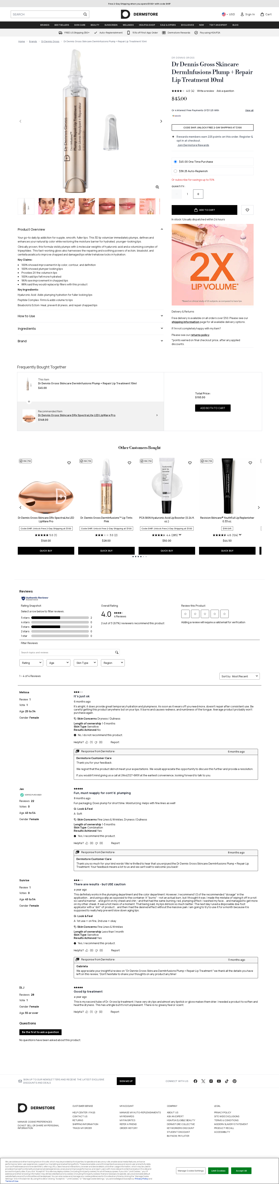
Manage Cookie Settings (191, 1170)
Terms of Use (11, 1181)
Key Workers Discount (180, 1128)
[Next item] (258, 507)
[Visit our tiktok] (227, 1081)
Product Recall (224, 1128)
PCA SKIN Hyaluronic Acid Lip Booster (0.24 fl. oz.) (166, 519)
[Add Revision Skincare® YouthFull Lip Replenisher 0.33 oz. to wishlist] (250, 463)
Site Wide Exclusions (226, 1116)
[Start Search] (85, 14)
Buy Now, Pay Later (178, 1135)
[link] (247, 14)
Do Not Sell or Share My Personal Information (38, 1126)
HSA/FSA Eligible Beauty (181, 1120)
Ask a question (225, 91)
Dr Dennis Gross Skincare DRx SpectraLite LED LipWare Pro (46, 519)
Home (21, 41)
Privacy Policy (222, 1112)
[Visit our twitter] (203, 1081)
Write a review (205, 91)
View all (249, 110)
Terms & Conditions (226, 1120)
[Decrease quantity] (177, 194)
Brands (33, 41)
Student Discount (178, 1131)
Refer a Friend (128, 1124)
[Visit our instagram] (211, 1081)
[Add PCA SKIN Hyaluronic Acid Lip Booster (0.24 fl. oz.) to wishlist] (190, 463)
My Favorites (127, 1120)
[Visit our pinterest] (234, 1081)
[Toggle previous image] (20, 121)
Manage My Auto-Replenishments (140, 1112)
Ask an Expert (175, 1116)
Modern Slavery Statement (231, 1124)
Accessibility (222, 1131)
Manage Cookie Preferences (35, 1121)
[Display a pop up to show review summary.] (180, 534)
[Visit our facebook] (195, 1081)
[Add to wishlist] (247, 210)
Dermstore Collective (181, 1124)
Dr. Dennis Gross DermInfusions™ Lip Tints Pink (106, 519)
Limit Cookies (218, 1170)
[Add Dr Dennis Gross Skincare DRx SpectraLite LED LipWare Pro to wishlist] (69, 463)
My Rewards (127, 1116)
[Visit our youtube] (219, 1081)
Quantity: (178, 186)
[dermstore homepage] (139, 14)
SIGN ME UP (126, 1081)
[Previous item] (20, 507)
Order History (129, 1128)
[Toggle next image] (161, 121)
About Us (172, 1112)
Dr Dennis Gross (50, 41)
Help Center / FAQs (83, 1112)
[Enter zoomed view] (157, 187)
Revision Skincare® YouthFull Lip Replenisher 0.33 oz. (227, 519)
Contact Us (79, 1116)
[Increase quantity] (198, 194)
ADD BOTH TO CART (212, 408)
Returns (77, 1120)
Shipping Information (85, 1124)
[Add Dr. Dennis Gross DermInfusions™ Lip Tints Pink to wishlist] (129, 463)
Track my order (82, 1128)
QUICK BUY (46, 550)
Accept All (241, 1170)
